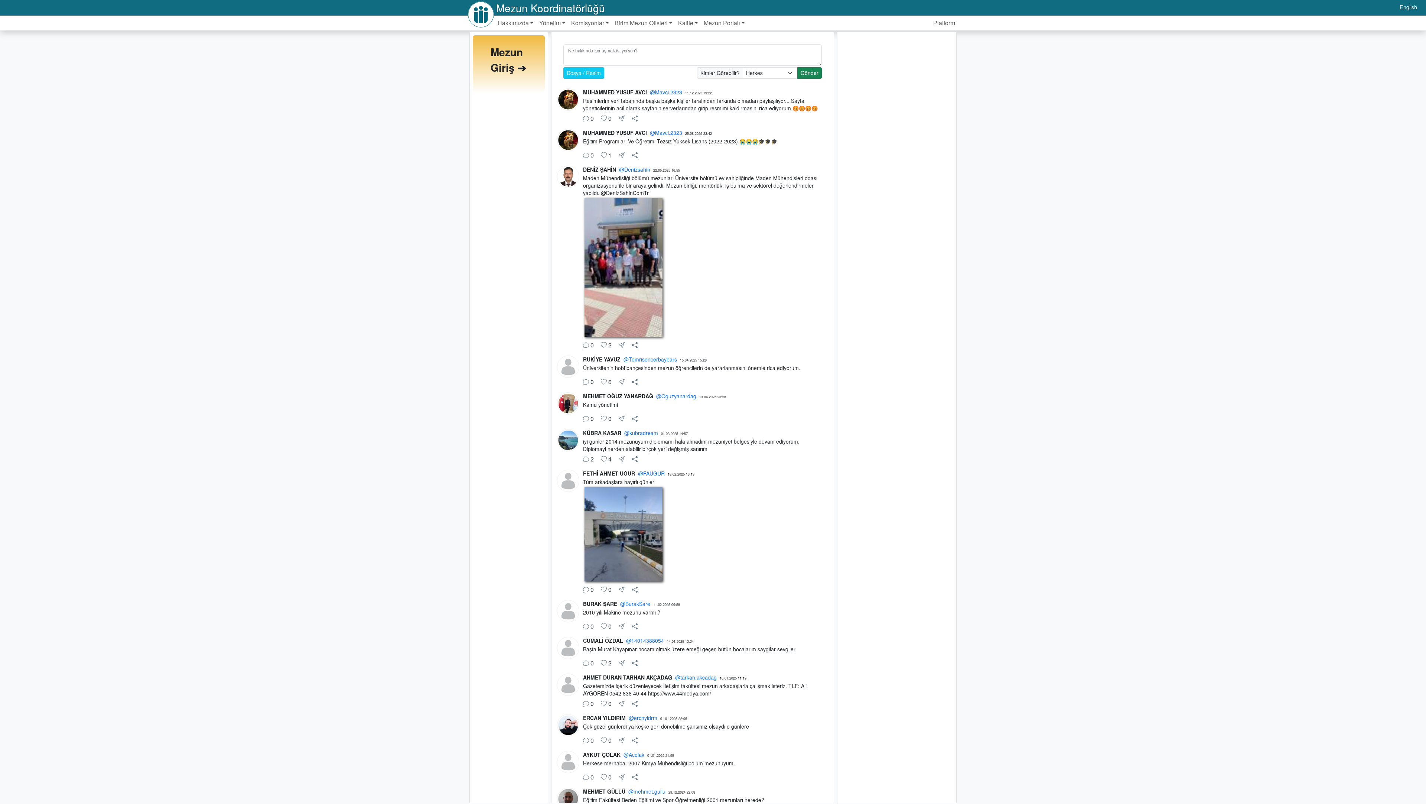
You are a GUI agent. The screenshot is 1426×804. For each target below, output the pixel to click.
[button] (635, 118)
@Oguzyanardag (676, 396)
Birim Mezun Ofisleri (641, 23)
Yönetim (550, 23)
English (1408, 7)
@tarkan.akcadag (696, 677)
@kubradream (641, 433)
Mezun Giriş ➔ (508, 59)
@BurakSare (635, 603)
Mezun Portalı (722, 23)
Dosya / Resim (584, 73)
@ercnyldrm (643, 718)
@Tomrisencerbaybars (650, 359)
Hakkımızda (513, 23)
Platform (944, 23)
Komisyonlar (587, 23)
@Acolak (634, 754)
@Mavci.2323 (666, 92)
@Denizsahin (634, 169)
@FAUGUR (651, 473)
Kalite (685, 23)
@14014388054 (645, 640)
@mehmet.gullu (646, 791)
